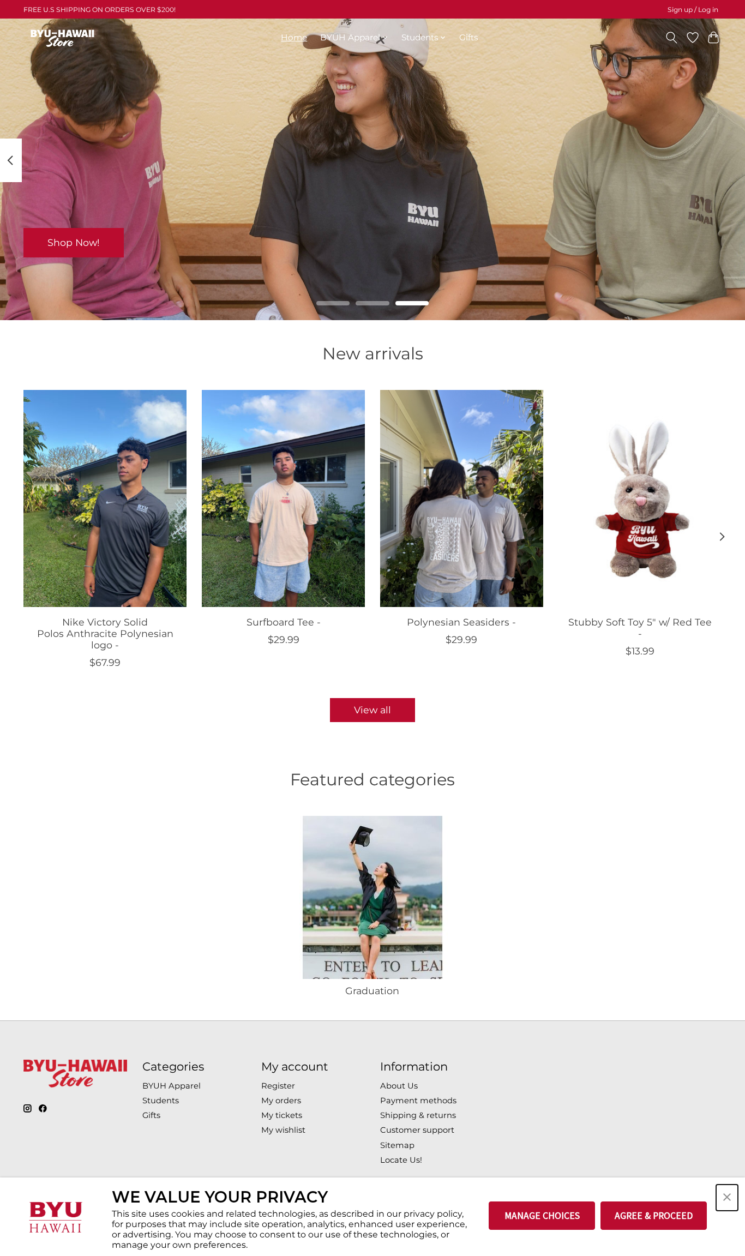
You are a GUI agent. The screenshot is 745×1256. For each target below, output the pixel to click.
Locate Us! (401, 1160)
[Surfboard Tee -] (283, 498)
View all (372, 710)
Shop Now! (73, 242)
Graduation (372, 990)
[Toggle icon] (672, 37)
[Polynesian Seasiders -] (461, 498)
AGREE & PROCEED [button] (654, 1216)
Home (294, 37)
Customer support (417, 1130)
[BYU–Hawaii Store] (62, 37)
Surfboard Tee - (284, 622)
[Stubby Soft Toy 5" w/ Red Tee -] (640, 498)
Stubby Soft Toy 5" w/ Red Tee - (640, 627)
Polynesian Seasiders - (461, 622)
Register (278, 1086)
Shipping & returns (418, 1115)
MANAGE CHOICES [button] (542, 1216)
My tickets (281, 1115)
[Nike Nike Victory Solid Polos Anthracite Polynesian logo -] (105, 498)
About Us (399, 1086)
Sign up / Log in (693, 9)
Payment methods (418, 1100)
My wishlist (283, 1130)
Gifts (468, 37)
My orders (281, 1100)
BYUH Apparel (171, 1086)
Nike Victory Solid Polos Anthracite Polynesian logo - (105, 633)
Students (160, 1100)
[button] (727, 1198)
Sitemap (397, 1145)
